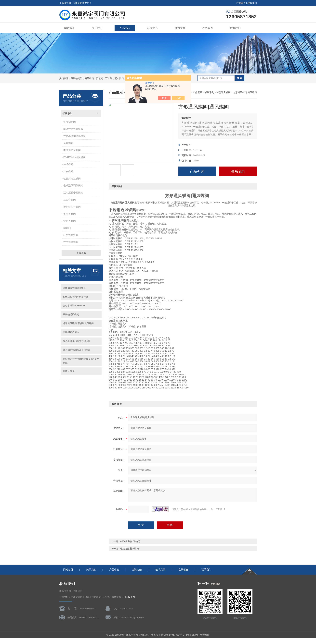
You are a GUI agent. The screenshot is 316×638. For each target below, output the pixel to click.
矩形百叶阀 (69, 220)
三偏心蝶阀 (69, 199)
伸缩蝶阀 (68, 164)
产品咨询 (197, 171)
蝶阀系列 (67, 113)
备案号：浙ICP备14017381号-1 (167, 634)
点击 (97, 113)
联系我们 (252, 3)
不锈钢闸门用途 (71, 332)
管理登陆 (205, 634)
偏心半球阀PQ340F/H (74, 305)
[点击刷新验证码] (160, 509)
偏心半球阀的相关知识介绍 (77, 341)
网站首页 (69, 28)
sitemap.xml (192, 634)
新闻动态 (137, 569)
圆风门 (67, 228)
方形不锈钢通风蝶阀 (74, 136)
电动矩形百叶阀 (72, 150)
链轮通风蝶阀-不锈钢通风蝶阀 (78, 323)
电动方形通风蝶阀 (73, 129)
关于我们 (97, 28)
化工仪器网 (129, 597)
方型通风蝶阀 (70, 242)
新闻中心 (152, 28)
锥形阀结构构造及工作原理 (77, 350)
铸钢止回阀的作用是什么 (75, 296)
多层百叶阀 (69, 213)
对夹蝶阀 (68, 171)
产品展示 (197, 92)
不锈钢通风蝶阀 (71, 314)
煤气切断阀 (69, 121)
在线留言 (241, 3)
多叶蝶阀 (68, 143)
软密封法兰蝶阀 (72, 178)
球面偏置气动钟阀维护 (74, 288)
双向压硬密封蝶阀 (73, 192)
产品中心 (124, 28)
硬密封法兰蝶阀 (72, 206)
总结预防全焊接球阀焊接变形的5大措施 (81, 361)
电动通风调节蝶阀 (73, 185)
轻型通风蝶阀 (70, 235)
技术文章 (180, 28)
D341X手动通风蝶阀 (74, 157)
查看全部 (81, 253)
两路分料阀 (68, 371)
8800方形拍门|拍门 (130, 541)
